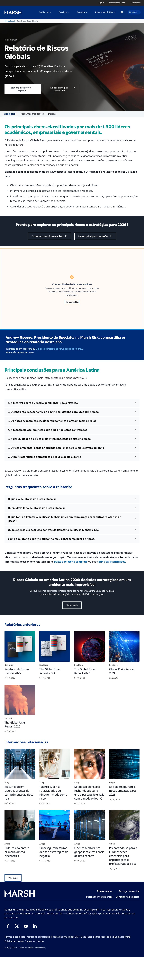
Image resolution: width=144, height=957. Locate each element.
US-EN (134, 12)
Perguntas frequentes (32, 113)
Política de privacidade (38, 936)
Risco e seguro (104, 891)
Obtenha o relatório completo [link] (47, 236)
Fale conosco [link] (136, 3)
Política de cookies (14, 941)
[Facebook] (7, 926)
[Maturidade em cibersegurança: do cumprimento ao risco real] (19, 764)
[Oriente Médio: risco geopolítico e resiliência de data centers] (89, 825)
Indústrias (44, 12)
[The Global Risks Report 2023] (89, 646)
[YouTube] (25, 926)
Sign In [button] (101, 3)
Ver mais (13, 877)
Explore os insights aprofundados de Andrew (59, 348)
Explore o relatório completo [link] (21, 89)
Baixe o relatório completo (70, 561)
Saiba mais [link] (72, 605)
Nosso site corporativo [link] (117, 3)
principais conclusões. (112, 561)
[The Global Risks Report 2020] (19, 700)
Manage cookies (72, 302)
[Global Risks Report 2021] (124, 646)
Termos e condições (14, 936)
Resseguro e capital (129, 891)
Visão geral (10, 113)
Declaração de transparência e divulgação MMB (105, 936)
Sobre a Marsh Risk (104, 12)
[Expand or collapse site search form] (122, 12)
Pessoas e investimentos (99, 896)
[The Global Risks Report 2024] (54, 646)
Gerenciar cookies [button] (34, 941)
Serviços (63, 12)
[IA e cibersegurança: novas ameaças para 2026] (124, 764)
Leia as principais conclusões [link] (59, 89)
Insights (81, 12)
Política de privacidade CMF (65, 936)
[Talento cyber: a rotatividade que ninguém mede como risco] (54, 764)
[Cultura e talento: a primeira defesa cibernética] (19, 825)
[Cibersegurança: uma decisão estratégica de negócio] (54, 825)
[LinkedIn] (35, 926)
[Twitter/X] (17, 926)
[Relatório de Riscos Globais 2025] (19, 646)
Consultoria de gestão (128, 896)
